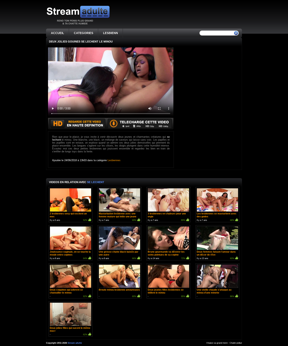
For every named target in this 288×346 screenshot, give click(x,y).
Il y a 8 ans (70, 254)
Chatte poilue (236, 343)
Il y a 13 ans (216, 254)
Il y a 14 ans (166, 254)
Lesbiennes (114, 160)
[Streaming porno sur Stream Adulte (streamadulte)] (78, 24)
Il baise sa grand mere (217, 343)
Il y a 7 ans (117, 216)
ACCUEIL (57, 33)
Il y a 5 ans (68, 216)
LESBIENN (110, 33)
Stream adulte (75, 343)
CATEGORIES (83, 33)
